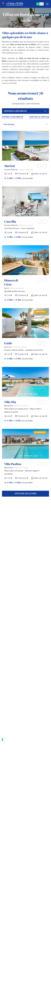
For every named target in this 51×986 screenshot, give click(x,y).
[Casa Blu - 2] (25, 213)
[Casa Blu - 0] (16, 213)
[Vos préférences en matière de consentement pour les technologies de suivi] (2, 739)
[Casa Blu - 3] (30, 213)
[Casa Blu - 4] (35, 213)
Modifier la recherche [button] (15, 111)
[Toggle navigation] (47, 4)
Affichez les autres (25, 493)
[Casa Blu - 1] (20, 213)
